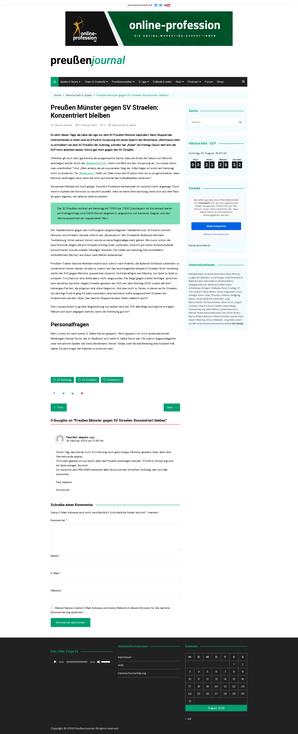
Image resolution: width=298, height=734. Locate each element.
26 (207, 694)
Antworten (63, 490)
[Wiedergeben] (55, 662)
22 (233, 686)
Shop (220, 82)
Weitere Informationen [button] (216, 234)
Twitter (63, 393)
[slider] (106, 661)
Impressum (125, 657)
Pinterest (82, 393)
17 (189, 686)
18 (198, 686)
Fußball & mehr (162, 82)
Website (56, 590)
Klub (178, 82)
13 (216, 679)
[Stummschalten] (98, 662)
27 (216, 694)
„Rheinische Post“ (96, 163)
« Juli (188, 719)
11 (199, 679)
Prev (60, 407)
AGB (120, 665)
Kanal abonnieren (199, 245)
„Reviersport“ (87, 173)
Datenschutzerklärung (132, 673)
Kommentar (59, 520)
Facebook (54, 393)
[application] (82, 661)
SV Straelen (89, 380)
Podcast (193, 82)
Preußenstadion (122, 82)
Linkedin (72, 393)
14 (225, 679)
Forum (209, 82)
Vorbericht (114, 380)
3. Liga (142, 82)
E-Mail (56, 573)
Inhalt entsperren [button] (216, 226)
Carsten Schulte (63, 125)
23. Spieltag (64, 380)
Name (55, 556)
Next (170, 407)
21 (225, 686)
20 (216, 686)
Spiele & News (69, 82)
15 (234, 679)
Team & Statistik (95, 82)
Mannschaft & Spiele (124, 125)
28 (225, 694)
